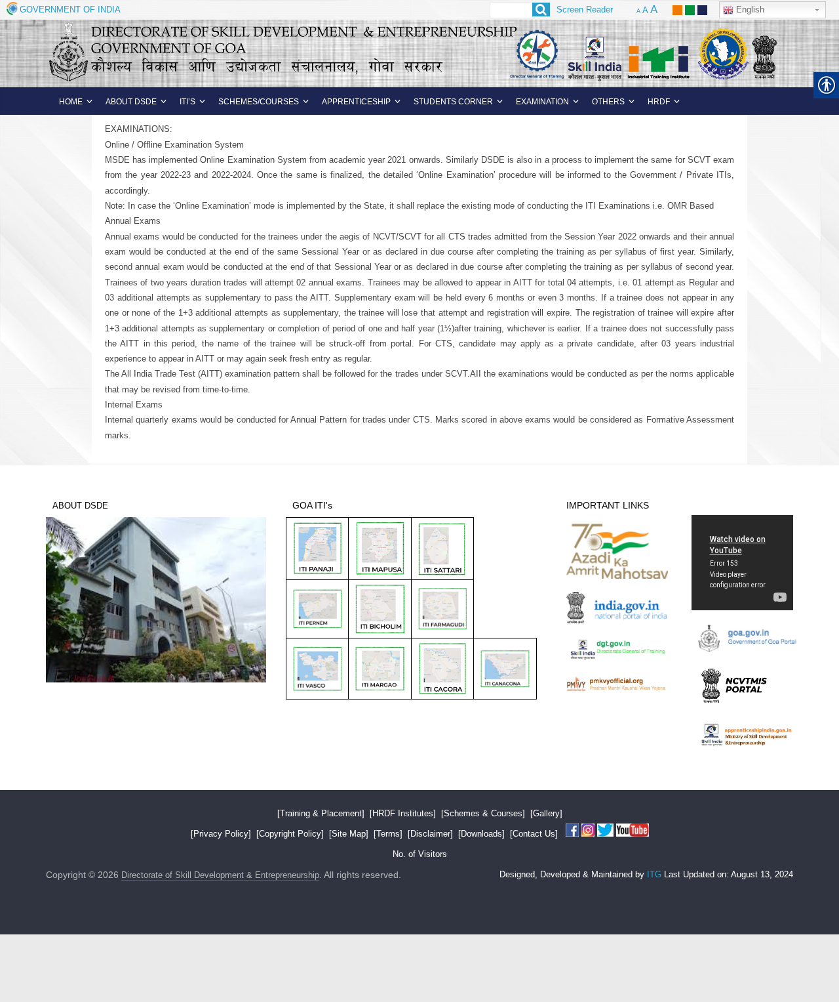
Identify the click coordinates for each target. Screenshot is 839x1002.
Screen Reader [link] (584, 9)
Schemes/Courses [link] (258, 102)
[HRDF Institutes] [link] (403, 813)
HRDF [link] (659, 102)
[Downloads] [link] (481, 834)
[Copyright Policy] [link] (290, 834)
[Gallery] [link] (546, 813)
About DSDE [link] (131, 102)
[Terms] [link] (388, 834)
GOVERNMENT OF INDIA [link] (70, 9)
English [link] (748, 9)
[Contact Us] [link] (534, 834)
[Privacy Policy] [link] (221, 834)
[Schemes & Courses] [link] (483, 813)
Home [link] (71, 102)
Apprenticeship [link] (356, 102)
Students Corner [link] (453, 102)
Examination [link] (542, 102)
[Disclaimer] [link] (430, 834)
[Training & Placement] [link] (320, 813)
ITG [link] (654, 874)
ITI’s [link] (187, 102)
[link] (677, 5)
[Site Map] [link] (348, 834)
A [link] (638, 11)
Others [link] (608, 102)
